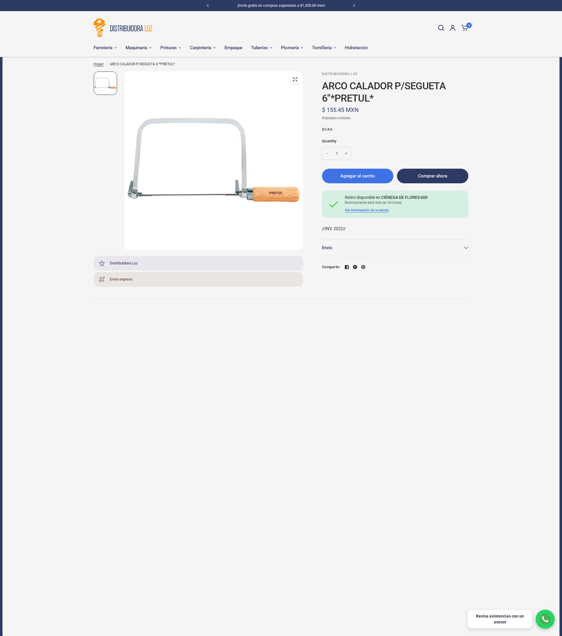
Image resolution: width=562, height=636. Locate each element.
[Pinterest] (363, 267)
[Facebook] (346, 267)
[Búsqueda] (441, 27)
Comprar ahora (432, 176)
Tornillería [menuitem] (322, 47)
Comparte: (331, 267)
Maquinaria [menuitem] (136, 47)
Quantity (329, 141)
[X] (355, 267)
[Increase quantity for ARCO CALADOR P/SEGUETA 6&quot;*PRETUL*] (346, 153)
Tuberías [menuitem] (259, 47)
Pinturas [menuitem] (168, 47)
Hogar (99, 64)
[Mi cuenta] (452, 27)
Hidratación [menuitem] (356, 47)
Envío (327, 247)
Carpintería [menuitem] (200, 47)
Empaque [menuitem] (233, 47)
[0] (463, 27)
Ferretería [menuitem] (103, 47)
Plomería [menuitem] (290, 47)
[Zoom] (295, 79)
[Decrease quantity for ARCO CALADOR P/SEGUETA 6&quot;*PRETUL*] (327, 153)
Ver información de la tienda (366, 210)
